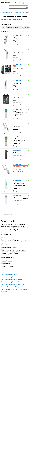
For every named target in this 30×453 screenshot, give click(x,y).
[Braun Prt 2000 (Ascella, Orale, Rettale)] (15, 170)
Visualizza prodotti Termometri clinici (11, 19)
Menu (4, 7)
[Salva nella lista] (17, 44)
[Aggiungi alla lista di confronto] (13, 44)
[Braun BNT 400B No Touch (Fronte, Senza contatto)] (15, 155)
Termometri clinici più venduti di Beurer (12, 282)
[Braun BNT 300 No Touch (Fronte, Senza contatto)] (15, 141)
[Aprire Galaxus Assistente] (23, 3)
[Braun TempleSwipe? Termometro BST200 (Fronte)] (15, 186)
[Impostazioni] (15, 3)
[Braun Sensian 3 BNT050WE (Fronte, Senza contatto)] (15, 200)
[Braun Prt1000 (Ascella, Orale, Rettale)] (15, 128)
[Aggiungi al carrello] (21, 44)
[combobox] (3, 27)
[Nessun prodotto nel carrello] (27, 3)
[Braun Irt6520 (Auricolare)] (15, 85)
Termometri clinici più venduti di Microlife (12, 284)
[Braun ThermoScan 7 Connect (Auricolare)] (15, 99)
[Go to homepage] (5, 3)
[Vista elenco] (27, 31)
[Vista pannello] (24, 31)
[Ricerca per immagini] (27, 7)
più (21, 230)
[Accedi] (19, 2)
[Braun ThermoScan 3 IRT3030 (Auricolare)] (15, 54)
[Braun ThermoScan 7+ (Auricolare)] (15, 40)
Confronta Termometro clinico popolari (12, 287)
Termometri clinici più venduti (9, 274)
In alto (27, 214)
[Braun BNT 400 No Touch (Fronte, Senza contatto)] (15, 114)
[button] (28, 35)
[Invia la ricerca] (9, 7)
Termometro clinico (19, 12)
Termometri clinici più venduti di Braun (11, 279)
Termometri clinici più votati (9, 277)
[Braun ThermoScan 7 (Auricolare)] (15, 70)
